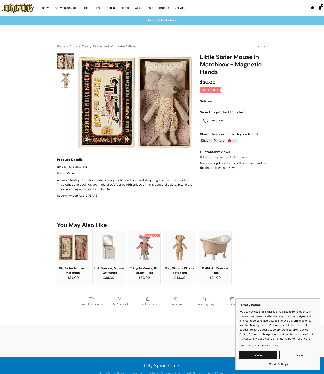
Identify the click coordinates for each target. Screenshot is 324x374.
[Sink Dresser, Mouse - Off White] (109, 247)
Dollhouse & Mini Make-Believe (114, 46)
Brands (164, 8)
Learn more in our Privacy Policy (258, 345)
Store (73, 46)
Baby (45, 8)
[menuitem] (259, 46)
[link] (278, 362)
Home (125, 8)
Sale (150, 8)
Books (110, 8)
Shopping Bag (204, 304)
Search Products (91, 304)
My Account (120, 304)
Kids (85, 8)
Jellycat (180, 8)
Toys (97, 8)
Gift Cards (232, 304)
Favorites (176, 304)
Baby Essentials (65, 8)
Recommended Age (70, 196)
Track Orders (148, 304)
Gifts (138, 8)
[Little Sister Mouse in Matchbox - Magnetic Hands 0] (65, 61)
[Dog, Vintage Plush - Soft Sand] (180, 247)
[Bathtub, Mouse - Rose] (215, 247)
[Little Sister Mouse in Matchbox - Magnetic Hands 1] (65, 80)
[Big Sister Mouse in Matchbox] (73, 247)
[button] (214, 120)
